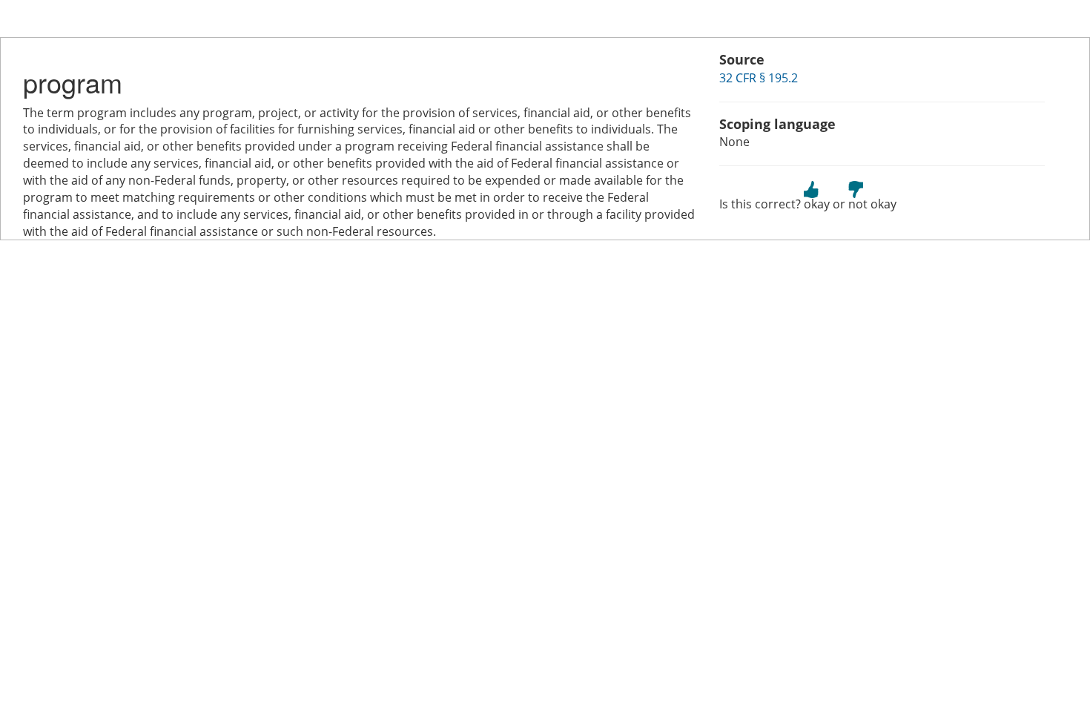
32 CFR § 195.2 (758, 78)
